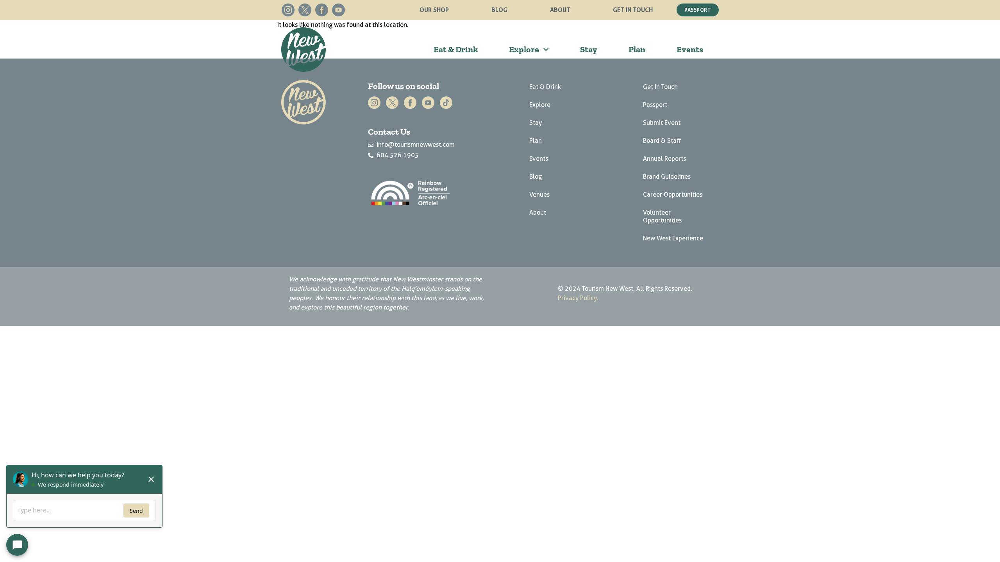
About (560, 10)
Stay (588, 49)
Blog (499, 10)
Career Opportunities (672, 194)
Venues (539, 194)
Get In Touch (633, 10)
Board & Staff (662, 140)
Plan (637, 49)
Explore (524, 49)
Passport (655, 104)
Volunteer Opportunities (662, 216)
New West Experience (673, 238)
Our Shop (434, 10)
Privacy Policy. (578, 298)
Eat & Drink (456, 49)
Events (690, 49)
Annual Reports (664, 158)
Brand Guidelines (667, 176)
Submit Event (661, 122)
